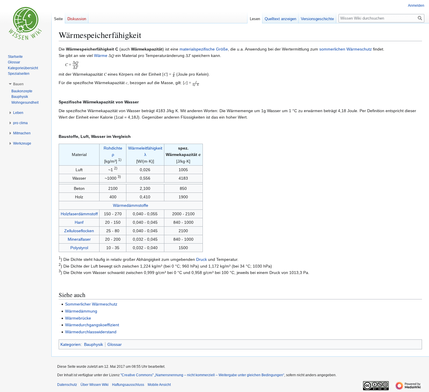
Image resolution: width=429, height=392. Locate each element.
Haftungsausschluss (128, 385)
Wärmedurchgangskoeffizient (92, 324)
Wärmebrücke (78, 318)
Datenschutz (67, 385)
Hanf (79, 222)
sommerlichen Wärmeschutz (345, 49)
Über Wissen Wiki (95, 385)
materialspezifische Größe (203, 49)
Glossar (114, 344)
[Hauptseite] (25, 23)
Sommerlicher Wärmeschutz (91, 304)
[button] (18, 84)
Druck (201, 259)
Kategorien (70, 344)
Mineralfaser (79, 239)
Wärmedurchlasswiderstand (90, 331)
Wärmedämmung (81, 311)
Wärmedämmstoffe (130, 205)
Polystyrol (79, 247)
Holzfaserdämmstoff (79, 213)
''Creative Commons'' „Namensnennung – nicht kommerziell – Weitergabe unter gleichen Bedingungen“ (202, 375)
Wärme (100, 55)
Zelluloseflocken (79, 230)
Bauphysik (93, 344)
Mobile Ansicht (159, 385)
